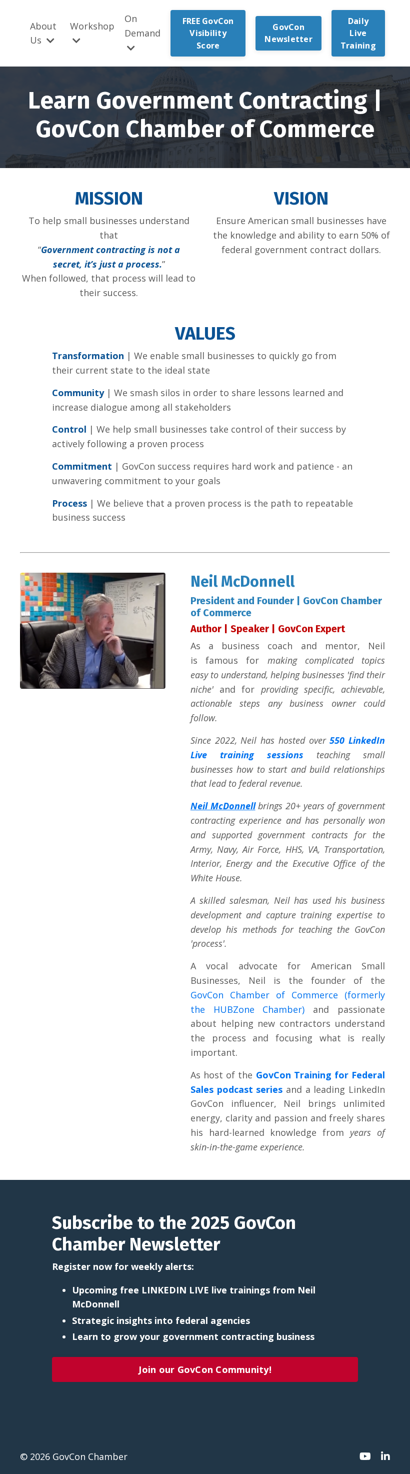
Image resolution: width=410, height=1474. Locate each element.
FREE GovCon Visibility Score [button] (208, 33)
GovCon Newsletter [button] (288, 33)
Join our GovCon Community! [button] (205, 1369)
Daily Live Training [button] (358, 33)
